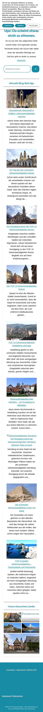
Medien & (30, 670)
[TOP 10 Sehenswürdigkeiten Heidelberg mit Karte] (22, 331)
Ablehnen (20, 25)
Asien (12, 630)
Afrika (12, 620)
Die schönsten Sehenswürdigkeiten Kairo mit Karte (21, 508)
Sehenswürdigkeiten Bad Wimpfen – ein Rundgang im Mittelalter (22, 402)
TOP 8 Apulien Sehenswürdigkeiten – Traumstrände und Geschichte (21, 564)
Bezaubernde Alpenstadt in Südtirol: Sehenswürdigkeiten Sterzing (21, 113)
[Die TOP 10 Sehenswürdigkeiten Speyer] (22, 275)
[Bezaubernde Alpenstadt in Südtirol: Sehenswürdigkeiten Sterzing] (22, 99)
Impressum (11, 670)
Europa (30, 630)
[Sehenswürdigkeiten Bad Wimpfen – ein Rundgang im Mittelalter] (22, 387)
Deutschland (21, 651)
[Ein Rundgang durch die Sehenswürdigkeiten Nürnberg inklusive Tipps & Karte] (21, 435)
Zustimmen (8, 25)
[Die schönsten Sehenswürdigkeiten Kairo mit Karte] (22, 493)
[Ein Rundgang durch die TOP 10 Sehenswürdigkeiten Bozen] (22, 215)
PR (35, 670)
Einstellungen (33, 25)
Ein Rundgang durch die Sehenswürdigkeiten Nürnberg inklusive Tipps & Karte (22, 442)
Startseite (21, 60)
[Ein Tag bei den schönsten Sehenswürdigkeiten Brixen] (22, 159)
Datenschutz (21, 670)
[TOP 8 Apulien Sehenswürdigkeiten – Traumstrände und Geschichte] (22, 550)
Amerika (30, 620)
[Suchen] (35, 68)
